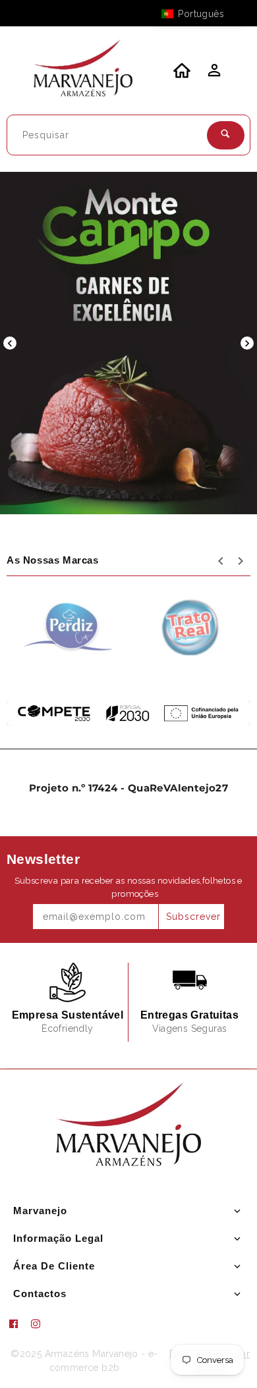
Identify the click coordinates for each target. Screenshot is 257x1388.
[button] (199, 14)
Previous (9, 343)
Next (247, 343)
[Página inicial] (83, 70)
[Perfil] (212, 73)
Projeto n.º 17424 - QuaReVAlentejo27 (128, 788)
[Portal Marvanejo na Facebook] (18, 1324)
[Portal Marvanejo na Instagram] (41, 1324)
